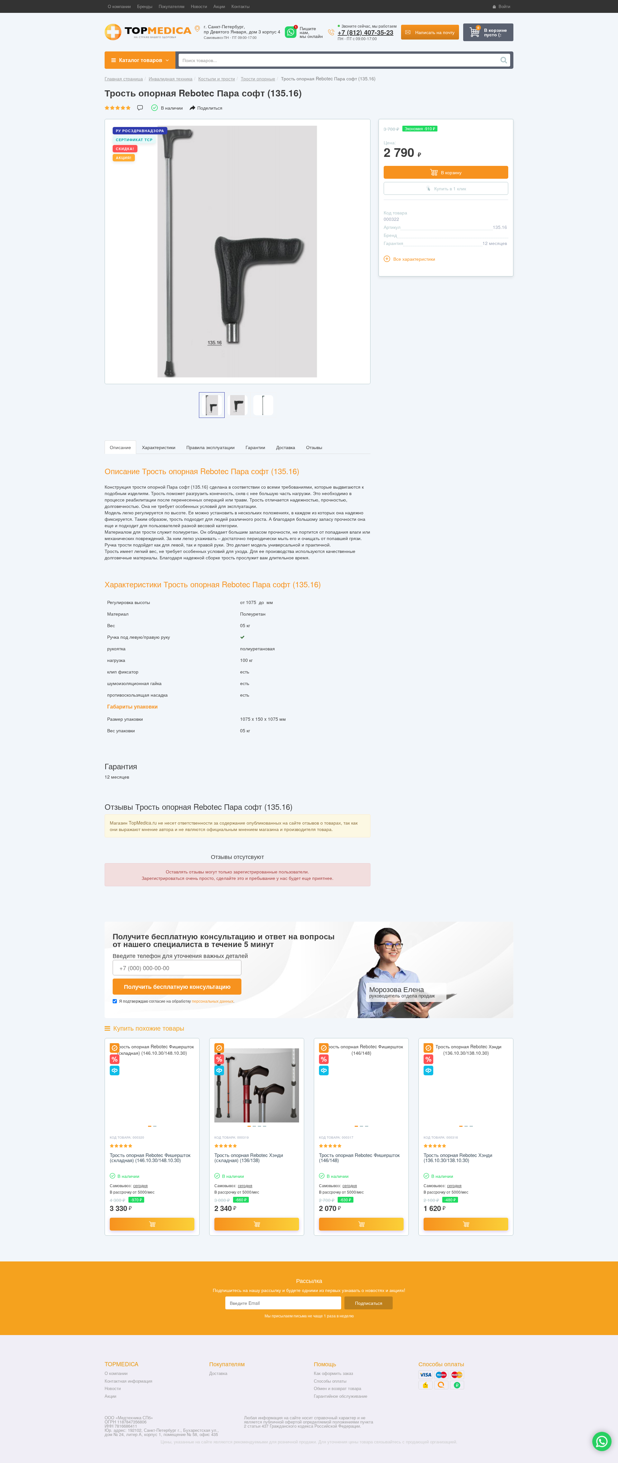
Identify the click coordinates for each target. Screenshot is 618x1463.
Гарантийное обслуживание (340, 1396)
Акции (110, 1396)
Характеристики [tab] (158, 447)
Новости (113, 1388)
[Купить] (152, 1224)
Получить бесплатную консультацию (177, 986)
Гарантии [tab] (255, 447)
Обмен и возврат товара (337, 1388)
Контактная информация (128, 1381)
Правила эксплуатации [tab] (210, 447)
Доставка (218, 1373)
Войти (504, 6)
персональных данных (212, 1001)
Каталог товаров (140, 60)
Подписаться (368, 1303)
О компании (116, 1373)
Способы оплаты (330, 1381)
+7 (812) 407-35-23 (365, 32)
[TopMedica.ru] (148, 31)
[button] (119, 6)
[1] (290, 36)
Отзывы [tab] (314, 447)
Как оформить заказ (333, 1373)
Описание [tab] (120, 447)
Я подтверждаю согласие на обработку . (176, 1001)
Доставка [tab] (285, 447)
